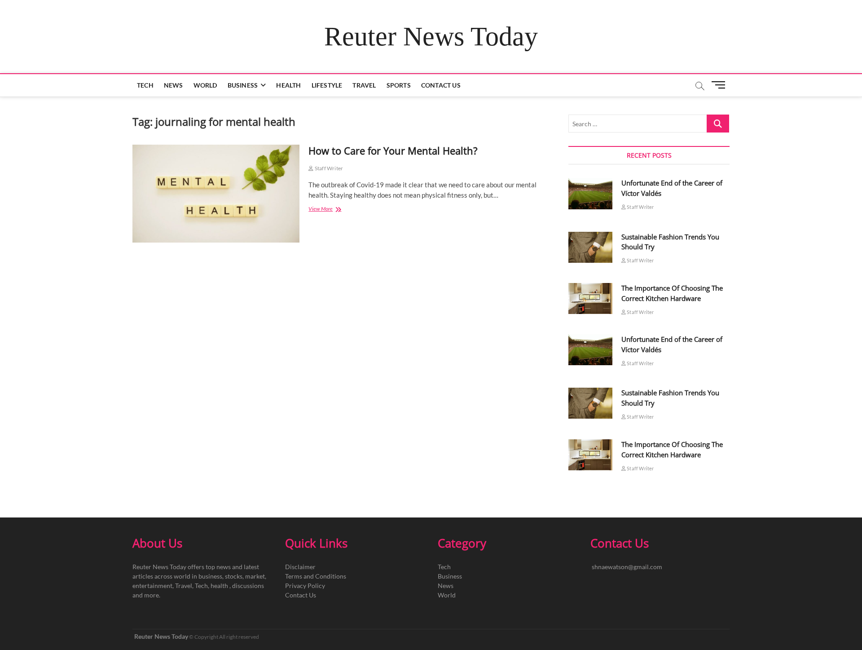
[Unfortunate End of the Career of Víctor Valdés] (590, 193)
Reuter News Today (431, 36)
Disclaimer (300, 566)
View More (328, 209)
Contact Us (441, 85)
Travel (364, 85)
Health (288, 85)
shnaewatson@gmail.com (627, 566)
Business (243, 85)
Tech (145, 85)
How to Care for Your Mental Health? (393, 150)
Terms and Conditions (315, 576)
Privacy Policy (305, 585)
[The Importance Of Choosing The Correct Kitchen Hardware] (590, 298)
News (173, 85)
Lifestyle (327, 85)
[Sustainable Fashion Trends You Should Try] (590, 247)
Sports (399, 85)
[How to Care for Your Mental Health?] (215, 194)
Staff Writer (328, 168)
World (205, 85)
